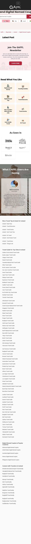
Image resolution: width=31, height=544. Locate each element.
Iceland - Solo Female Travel (9, 237)
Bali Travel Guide (6, 417)
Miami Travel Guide (7, 313)
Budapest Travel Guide (8, 320)
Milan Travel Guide (7, 265)
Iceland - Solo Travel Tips (8, 232)
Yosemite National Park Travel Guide (11, 262)
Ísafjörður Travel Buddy (8, 490)
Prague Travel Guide (7, 318)
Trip (16, 21)
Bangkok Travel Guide (7, 414)
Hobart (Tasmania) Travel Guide (10, 359)
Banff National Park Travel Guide (10, 330)
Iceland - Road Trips (7, 223)
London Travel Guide (7, 394)
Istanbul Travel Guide (7, 402)
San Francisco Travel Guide (9, 349)
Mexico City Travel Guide (8, 325)
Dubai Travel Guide (7, 381)
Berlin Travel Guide (7, 338)
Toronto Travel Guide (7, 297)
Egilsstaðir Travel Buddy (8, 487)
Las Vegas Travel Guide (8, 373)
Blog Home (8, 32)
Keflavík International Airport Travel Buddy (12, 468)
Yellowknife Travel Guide (8, 432)
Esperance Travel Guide (8, 280)
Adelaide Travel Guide (7, 383)
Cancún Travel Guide (7, 354)
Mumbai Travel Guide (7, 295)
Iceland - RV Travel (7, 235)
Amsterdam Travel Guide (8, 361)
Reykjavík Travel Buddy (8, 498)
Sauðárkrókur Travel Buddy (9, 503)
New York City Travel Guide (9, 412)
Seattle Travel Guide (7, 285)
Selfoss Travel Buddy (7, 484)
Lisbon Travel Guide (7, 340)
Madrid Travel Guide (7, 310)
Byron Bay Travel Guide (8, 388)
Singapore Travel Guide (8, 308)
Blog (7, 21)
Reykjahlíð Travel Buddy (8, 495)
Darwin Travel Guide (7, 399)
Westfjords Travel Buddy (8, 476)
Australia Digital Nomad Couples (10, 453)
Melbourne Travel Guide (8, 422)
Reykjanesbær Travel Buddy (9, 501)
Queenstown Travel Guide (8, 363)
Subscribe (15, 63)
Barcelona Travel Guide (8, 391)
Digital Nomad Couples (25, 32)
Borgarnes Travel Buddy (8, 492)
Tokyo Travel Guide (7, 335)
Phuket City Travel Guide (8, 366)
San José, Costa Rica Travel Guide (10, 270)
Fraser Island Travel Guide (8, 287)
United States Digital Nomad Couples (11, 450)
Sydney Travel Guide (7, 419)
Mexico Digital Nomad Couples (9, 456)
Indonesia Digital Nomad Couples (10, 447)
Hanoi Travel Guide (7, 315)
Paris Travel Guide (6, 409)
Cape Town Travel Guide (8, 275)
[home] (15, 7)
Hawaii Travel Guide (7, 260)
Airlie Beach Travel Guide (8, 300)
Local (24, 21)
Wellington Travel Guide (8, 328)
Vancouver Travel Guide (8, 345)
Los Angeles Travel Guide (8, 378)
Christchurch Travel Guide (8, 376)
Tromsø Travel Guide (7, 427)
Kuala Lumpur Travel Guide (8, 255)
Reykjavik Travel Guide (7, 351)
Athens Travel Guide (7, 371)
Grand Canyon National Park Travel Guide (12, 305)
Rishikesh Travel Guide (8, 282)
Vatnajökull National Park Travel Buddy (11, 471)
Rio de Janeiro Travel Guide (9, 267)
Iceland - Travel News (7, 241)
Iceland (15, 32)
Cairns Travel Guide (7, 424)
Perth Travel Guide (7, 407)
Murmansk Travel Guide (8, 437)
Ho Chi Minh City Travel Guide (9, 292)
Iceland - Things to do (7, 243)
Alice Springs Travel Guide (8, 343)
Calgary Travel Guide (7, 257)
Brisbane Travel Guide (7, 404)
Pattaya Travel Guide (7, 277)
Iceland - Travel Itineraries (8, 226)
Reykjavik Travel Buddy (8, 473)
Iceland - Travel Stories (8, 229)
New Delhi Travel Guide (8, 333)
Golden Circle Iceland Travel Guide (10, 252)
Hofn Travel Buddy (7, 482)
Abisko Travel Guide (7, 434)
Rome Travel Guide (7, 368)
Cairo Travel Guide (6, 290)
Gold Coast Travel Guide (8, 323)
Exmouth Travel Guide (7, 303)
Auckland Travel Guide (7, 397)
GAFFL (2, 32)
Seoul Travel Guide (7, 272)
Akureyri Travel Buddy (7, 479)
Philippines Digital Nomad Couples (10, 459)
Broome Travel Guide (7, 356)
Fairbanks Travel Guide (7, 429)
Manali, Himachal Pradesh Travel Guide (11, 386)
